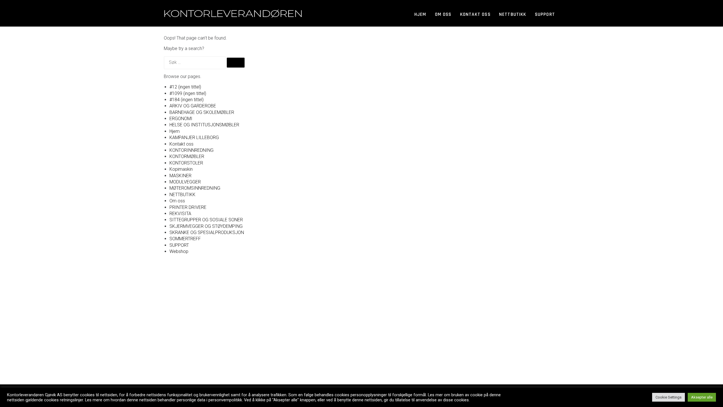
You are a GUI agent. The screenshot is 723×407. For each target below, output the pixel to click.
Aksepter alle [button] (702, 397)
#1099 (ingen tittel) (187, 93)
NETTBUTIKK (182, 194)
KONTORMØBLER (186, 156)
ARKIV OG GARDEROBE (192, 106)
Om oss (443, 14)
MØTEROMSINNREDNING (194, 188)
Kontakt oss (475, 14)
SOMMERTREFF (185, 238)
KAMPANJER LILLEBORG (194, 137)
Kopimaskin (181, 169)
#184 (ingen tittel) (186, 99)
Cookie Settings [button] (668, 397)
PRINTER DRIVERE (187, 207)
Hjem (420, 14)
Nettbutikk (512, 14)
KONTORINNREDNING (191, 150)
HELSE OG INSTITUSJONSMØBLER (204, 124)
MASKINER (180, 175)
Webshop (178, 251)
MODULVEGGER (185, 182)
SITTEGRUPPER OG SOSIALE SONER (206, 219)
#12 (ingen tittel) (185, 87)
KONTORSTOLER (186, 163)
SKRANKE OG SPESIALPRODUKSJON (206, 232)
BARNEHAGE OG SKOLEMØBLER (201, 112)
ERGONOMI (180, 118)
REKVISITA (180, 213)
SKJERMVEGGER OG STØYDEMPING (206, 226)
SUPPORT (545, 14)
